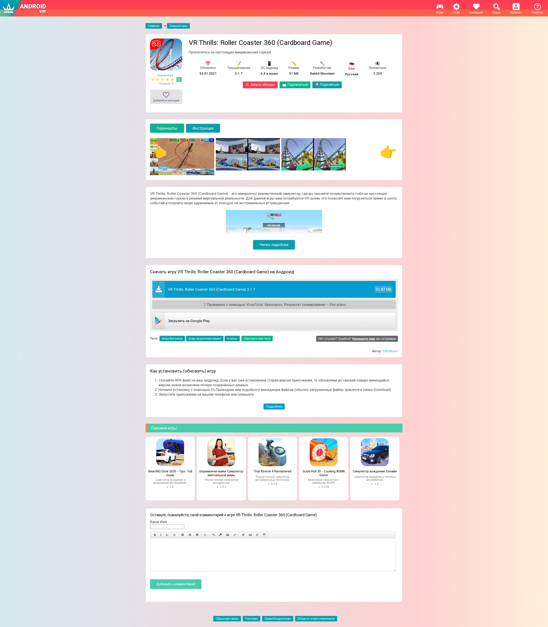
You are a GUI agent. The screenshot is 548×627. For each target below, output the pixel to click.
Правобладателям (278, 618)
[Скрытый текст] (243, 534)
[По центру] (190, 534)
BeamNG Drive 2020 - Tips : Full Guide (170, 472)
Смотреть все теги (257, 338)
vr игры (232, 338)
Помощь (537, 12)
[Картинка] (227, 534)
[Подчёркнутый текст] (167, 534)
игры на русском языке (205, 338)
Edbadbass (390, 351)
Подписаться (295, 85)
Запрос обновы (260, 85)
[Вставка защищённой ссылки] (220, 534)
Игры (439, 12)
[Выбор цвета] (234, 534)
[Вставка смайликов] (205, 534)
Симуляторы (178, 26)
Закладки (476, 12)
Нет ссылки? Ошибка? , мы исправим (357, 339)
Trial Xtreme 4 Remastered (272, 471)
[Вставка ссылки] (213, 534)
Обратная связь (227, 618)
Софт (456, 12)
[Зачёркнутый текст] (174, 534)
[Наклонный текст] (161, 534)
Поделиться (327, 85)
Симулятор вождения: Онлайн (375, 471)
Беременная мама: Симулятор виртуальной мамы (221, 472)
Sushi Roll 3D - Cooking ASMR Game (324, 472)
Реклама (251, 618)
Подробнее (274, 406)
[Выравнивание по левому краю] (182, 534)
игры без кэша (172, 338)
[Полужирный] (154, 534)
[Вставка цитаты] (250, 534)
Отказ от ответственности (316, 618)
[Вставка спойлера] (264, 534)
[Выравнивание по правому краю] (197, 534)
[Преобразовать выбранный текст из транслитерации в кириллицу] (257, 534)
